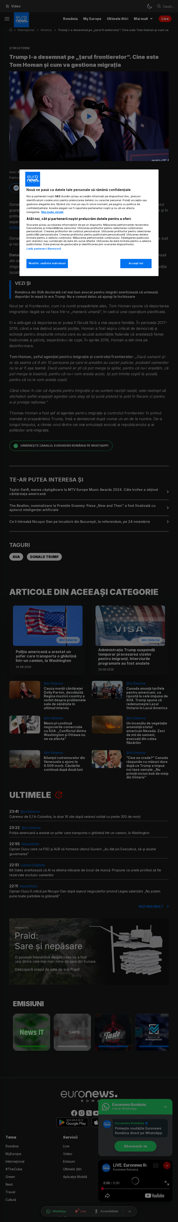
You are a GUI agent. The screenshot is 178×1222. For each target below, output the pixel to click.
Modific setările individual (47, 263)
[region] (89, 222)
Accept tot (136, 263)
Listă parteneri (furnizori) (43, 249)
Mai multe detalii (52, 212)
